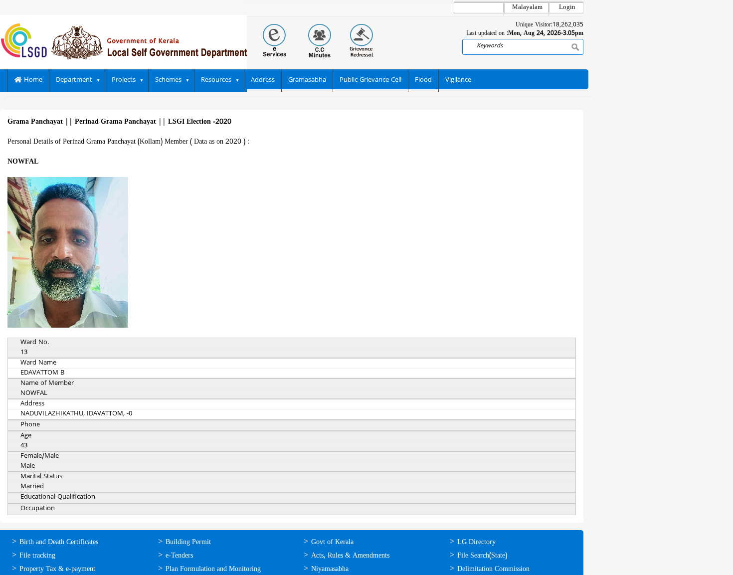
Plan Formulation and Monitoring (213, 569)
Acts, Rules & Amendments (350, 556)
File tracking (37, 556)
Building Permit (188, 542)
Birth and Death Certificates (58, 542)
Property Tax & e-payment (57, 569)
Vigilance (458, 80)
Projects (124, 80)
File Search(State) (482, 556)
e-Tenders (179, 556)
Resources (216, 80)
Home (32, 80)
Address (263, 80)
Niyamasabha (330, 569)
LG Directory (476, 542)
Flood (423, 80)
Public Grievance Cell (370, 80)
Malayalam (527, 7)
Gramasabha (307, 80)
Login (567, 7)
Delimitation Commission (493, 569)
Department (74, 80)
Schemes (168, 80)
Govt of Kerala (332, 542)
